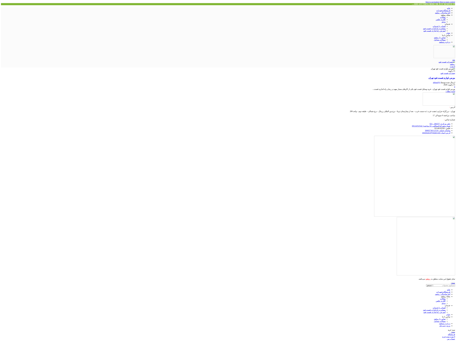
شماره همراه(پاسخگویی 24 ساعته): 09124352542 (431, 126)
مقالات (443, 17)
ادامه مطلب (450, 91)
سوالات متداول (440, 40)
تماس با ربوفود (440, 38)
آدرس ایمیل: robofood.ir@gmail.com (436, 133)
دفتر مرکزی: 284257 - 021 (440, 124)
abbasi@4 (436, 82)
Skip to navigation (432, 2)
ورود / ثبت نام (444, 326)
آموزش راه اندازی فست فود (434, 31)
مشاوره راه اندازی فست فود (434, 29)
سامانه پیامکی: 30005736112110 (437, 131)
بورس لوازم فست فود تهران (441, 78)
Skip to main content (447, 2)
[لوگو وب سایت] (444, 57)
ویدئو (444, 22)
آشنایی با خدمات (439, 26)
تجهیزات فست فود (447, 73)
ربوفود (428, 279)
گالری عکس (441, 20)
